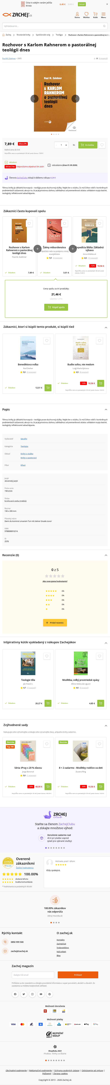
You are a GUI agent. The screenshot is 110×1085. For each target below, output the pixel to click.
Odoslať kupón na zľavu (55, 579)
